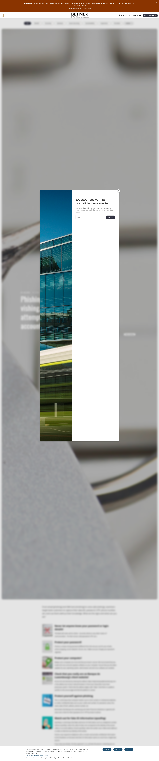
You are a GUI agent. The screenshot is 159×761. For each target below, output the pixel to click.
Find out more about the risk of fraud (79, 8)
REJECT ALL (129, 749)
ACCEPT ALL (107, 749)
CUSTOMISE (118, 749)
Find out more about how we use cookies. (37, 755)
